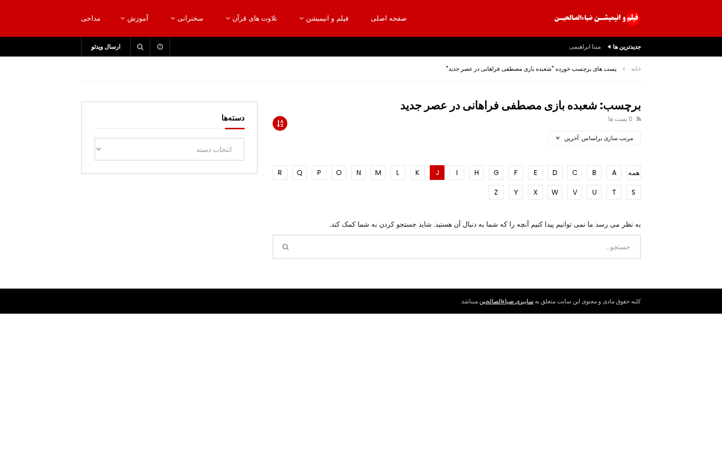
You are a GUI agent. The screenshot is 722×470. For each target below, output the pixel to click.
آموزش (137, 18)
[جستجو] (140, 47)
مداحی (91, 18)
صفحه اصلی (389, 18)
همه (633, 172)
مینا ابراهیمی (585, 46)
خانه (636, 68)
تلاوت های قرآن (254, 18)
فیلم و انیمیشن (327, 18)
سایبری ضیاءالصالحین (506, 301)
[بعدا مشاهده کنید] (160, 47)
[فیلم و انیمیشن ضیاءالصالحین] (597, 18)
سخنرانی (190, 18)
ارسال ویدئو (105, 46)
